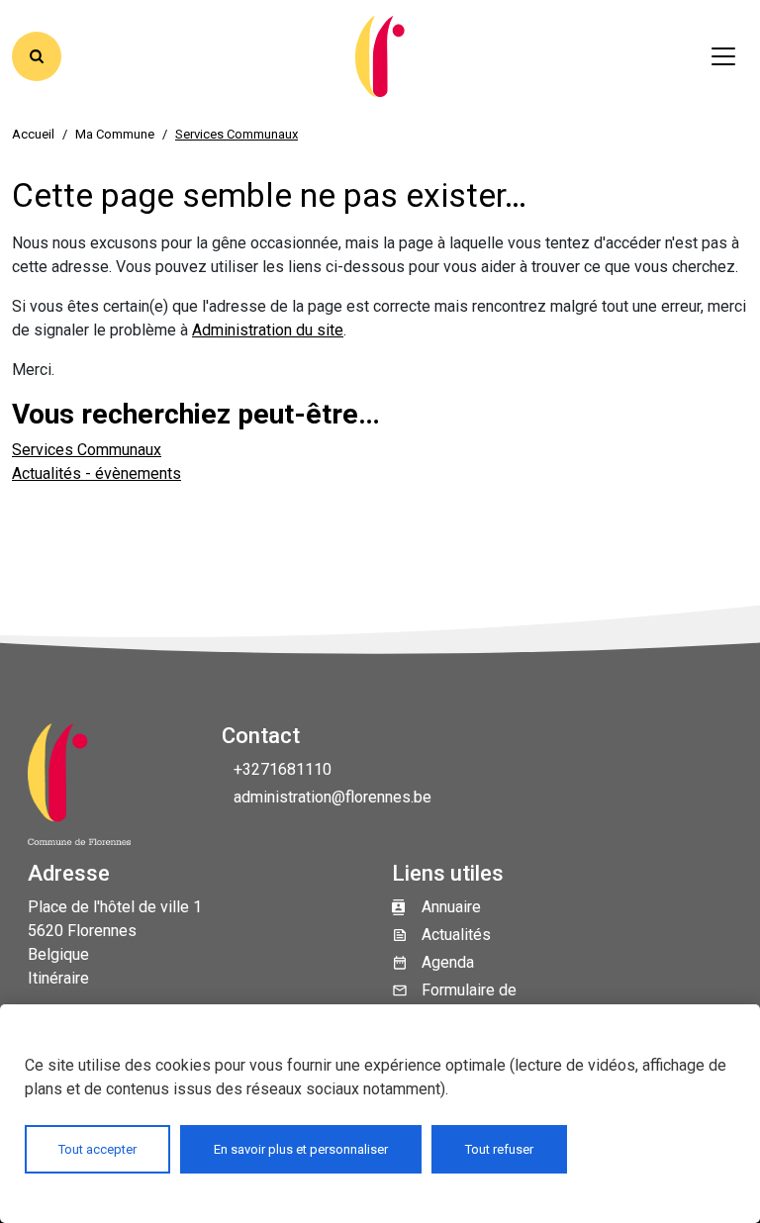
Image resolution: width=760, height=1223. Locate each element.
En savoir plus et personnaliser (301, 1149)
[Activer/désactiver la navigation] (723, 56)
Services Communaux (86, 449)
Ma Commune (114, 134)
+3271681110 (283, 769)
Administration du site (267, 330)
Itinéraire (58, 978)
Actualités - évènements (96, 473)
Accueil (33, 134)
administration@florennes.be (332, 797)
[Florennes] (380, 56)
